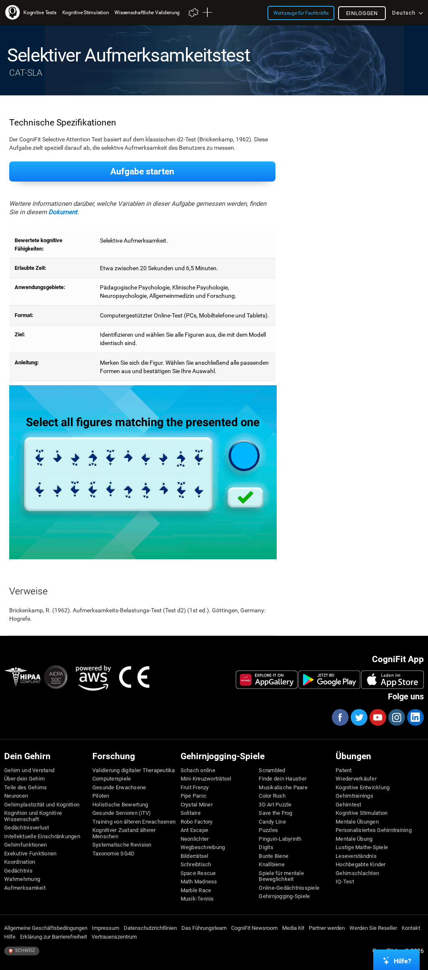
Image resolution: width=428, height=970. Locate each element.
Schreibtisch (196, 865)
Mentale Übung (354, 839)
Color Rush (272, 796)
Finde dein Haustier (282, 779)
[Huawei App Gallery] (267, 680)
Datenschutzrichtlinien (150, 928)
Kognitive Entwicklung (363, 788)
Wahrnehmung (22, 879)
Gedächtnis (18, 871)
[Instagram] (396, 717)
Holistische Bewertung (120, 805)
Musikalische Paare (283, 788)
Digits (266, 847)
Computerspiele (111, 779)
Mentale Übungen (357, 822)
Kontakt (411, 928)
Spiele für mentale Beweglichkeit (281, 876)
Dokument (62, 212)
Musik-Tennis (197, 899)
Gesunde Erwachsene (119, 788)
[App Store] (392, 680)
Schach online (198, 770)
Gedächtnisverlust (26, 828)
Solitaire (191, 813)
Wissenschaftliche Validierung (147, 12)
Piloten (101, 796)
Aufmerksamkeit (25, 888)
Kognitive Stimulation (361, 813)
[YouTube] (377, 717)
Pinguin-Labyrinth (280, 839)
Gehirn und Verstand (29, 770)
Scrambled (272, 770)
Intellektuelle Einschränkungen (42, 836)
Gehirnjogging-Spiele (284, 896)
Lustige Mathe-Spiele (362, 847)
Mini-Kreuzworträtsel (206, 779)
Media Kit (293, 928)
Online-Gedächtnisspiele (289, 888)
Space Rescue (198, 873)
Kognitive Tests (39, 12)
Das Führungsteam (204, 928)
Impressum (105, 928)
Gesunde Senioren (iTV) (121, 813)
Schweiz (24, 950)
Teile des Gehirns (25, 788)
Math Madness (199, 882)
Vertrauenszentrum (114, 937)
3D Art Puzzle (275, 805)
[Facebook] (340, 717)
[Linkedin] (415, 717)
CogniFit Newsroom (254, 928)
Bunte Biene (273, 856)
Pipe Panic (194, 796)
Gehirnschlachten (357, 873)
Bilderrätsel (195, 856)
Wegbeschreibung (203, 847)
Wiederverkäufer (356, 779)
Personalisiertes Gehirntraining (374, 830)
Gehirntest (349, 805)
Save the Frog (275, 813)
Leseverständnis (356, 856)
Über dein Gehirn (24, 779)
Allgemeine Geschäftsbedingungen (45, 928)
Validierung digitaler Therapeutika (133, 770)
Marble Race (196, 890)
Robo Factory (197, 822)
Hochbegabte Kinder (361, 865)
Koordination (19, 862)
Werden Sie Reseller (373, 928)
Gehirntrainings (354, 796)
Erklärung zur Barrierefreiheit (53, 937)
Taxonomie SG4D (113, 854)
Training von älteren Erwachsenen (134, 822)
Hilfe (9, 937)
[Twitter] (358, 717)
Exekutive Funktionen (30, 854)
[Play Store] (329, 680)
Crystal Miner (197, 805)
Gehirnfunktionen (25, 845)
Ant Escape (195, 830)
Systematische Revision (122, 845)
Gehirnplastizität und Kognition (41, 805)
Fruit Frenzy (195, 788)
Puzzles (268, 830)
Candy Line (272, 822)
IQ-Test (345, 882)
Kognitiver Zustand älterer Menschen (124, 833)
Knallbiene (272, 865)
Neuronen (16, 796)
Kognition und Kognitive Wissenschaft (33, 816)
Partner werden (327, 928)
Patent (344, 770)
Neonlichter (195, 839)
